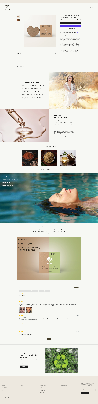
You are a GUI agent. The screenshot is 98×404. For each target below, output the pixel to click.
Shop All (3, 390)
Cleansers (4, 382)
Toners (3, 383)
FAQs (22, 385)
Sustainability (47, 7)
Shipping (41, 387)
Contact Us (62, 382)
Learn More (24, 366)
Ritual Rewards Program (67, 7)
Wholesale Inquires (63, 385)
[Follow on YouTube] (8, 397)
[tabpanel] (49, 315)
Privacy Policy (42, 392)
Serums (3, 385)
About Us (41, 7)
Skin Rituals (41, 383)
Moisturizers (4, 387)
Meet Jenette (23, 382)
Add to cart (71, 22)
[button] (22, 310)
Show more (49, 338)
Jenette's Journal (56, 7)
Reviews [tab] (22, 287)
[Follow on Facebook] (2, 397)
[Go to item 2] (18, 20)
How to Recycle (42, 390)
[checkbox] (47, 291)
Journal (41, 382)
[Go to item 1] (18, 16)
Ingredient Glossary (43, 385)
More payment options (71, 28)
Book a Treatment (63, 383)
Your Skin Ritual (34, 7)
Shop (27, 7)
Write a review (76, 287)
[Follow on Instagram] (5, 397)
